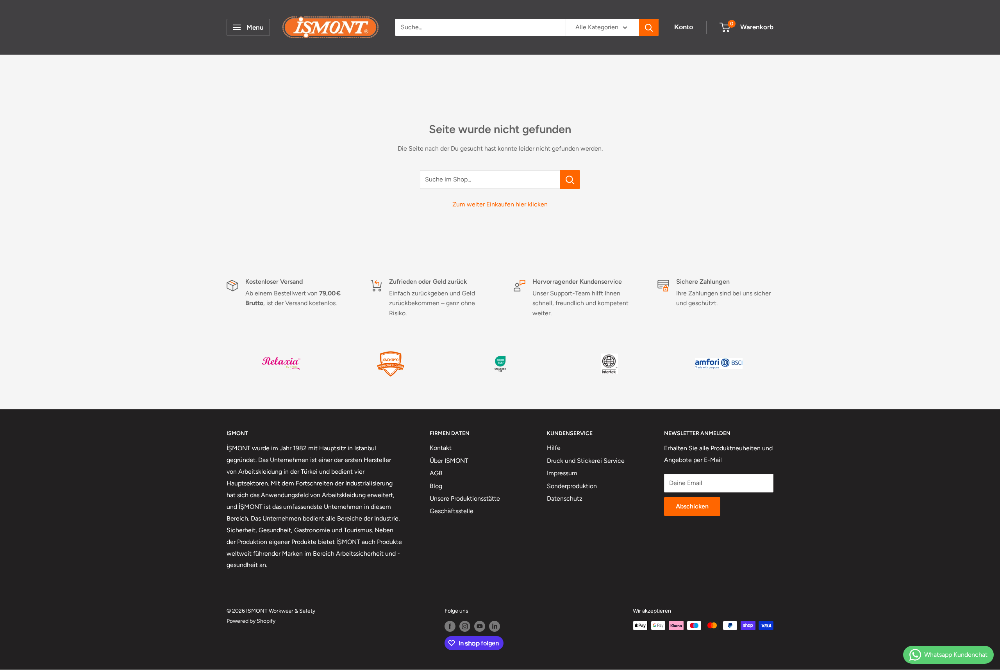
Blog (436, 486)
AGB (436, 473)
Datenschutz (564, 498)
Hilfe (554, 447)
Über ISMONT (449, 460)
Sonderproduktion (572, 486)
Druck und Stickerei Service (586, 460)
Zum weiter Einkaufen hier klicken (500, 204)
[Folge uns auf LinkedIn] (494, 626)
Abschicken (692, 506)
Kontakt (441, 447)
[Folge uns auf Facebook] (450, 626)
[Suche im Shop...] (570, 179)
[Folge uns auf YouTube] (479, 626)
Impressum (562, 473)
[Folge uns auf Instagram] (464, 626)
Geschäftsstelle (451, 511)
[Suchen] (649, 27)
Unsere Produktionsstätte (465, 498)
